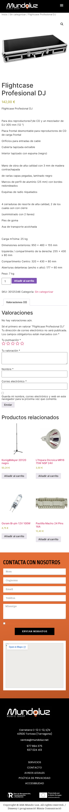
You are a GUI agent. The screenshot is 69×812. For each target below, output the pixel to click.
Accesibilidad (34, 783)
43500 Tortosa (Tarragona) (34, 734)
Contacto (34, 767)
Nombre (7, 369)
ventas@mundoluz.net (34, 740)
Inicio (4, 14)
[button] (61, 5)
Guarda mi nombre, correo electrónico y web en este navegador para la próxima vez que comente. (34, 397)
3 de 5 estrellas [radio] (13, 343)
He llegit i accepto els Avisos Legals (28, 623)
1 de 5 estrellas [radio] (3, 343)
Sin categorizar (17, 14)
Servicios (34, 762)
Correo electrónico (14, 381)
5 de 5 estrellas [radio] (22, 343)
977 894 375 (34, 746)
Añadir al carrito (24, 280)
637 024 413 (34, 750)
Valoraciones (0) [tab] (16, 302)
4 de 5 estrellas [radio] (17, 343)
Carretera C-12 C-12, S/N (34, 730)
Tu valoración (11, 350)
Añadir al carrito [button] (14, 476)
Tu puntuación (11, 340)
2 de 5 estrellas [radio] (8, 343)
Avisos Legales (34, 773)
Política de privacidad (34, 778)
